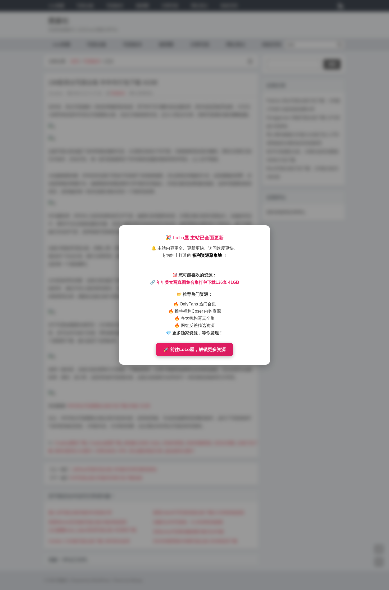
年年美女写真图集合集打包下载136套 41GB (197, 282)
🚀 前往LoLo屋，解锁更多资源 (194, 349)
